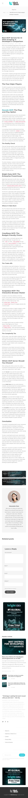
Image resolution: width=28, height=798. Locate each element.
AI (7, 12)
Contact (7, 736)
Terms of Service (9, 742)
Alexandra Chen (5, 43)
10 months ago (11, 43)
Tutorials (19, 472)
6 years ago (9, 671)
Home (4, 12)
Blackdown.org (14, 794)
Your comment (8, 552)
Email (5, 573)
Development (12, 472)
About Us (7, 730)
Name (6, 565)
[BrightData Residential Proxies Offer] (14, 776)
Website (6, 581)
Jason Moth (4, 671)
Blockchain (16, 480)
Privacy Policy (8, 739)
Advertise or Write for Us (10, 733)
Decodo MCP (7, 110)
